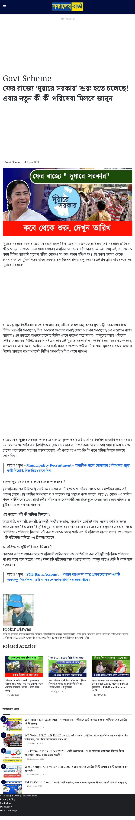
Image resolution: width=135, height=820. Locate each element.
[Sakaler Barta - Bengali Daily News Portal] (67, 6)
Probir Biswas (12, 162)
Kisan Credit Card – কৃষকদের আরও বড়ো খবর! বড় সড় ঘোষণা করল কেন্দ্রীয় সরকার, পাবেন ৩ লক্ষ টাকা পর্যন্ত (24, 686)
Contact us (5, 803)
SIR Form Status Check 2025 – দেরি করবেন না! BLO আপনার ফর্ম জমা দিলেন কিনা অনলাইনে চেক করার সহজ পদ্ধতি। (74, 753)
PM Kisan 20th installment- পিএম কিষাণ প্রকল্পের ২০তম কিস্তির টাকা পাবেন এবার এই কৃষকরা (67, 684)
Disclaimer (6, 807)
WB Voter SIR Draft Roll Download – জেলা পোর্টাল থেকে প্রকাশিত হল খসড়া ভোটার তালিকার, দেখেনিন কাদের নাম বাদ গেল (76, 737)
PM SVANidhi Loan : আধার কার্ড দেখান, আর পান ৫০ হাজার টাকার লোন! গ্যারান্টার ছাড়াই (76, 782)
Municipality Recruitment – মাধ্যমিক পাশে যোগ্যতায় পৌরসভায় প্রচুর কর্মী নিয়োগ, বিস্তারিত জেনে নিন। (68, 468)
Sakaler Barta (30, 796)
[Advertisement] (67, 46)
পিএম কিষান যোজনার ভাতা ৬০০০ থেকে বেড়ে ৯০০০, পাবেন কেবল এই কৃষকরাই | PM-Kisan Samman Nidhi (110, 686)
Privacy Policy (7, 799)
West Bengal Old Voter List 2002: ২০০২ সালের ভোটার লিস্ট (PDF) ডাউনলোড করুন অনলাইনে (76, 769)
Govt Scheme (27, 79)
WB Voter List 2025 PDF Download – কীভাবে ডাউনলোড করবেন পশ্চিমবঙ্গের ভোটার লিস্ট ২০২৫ (76, 722)
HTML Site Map (8, 810)
